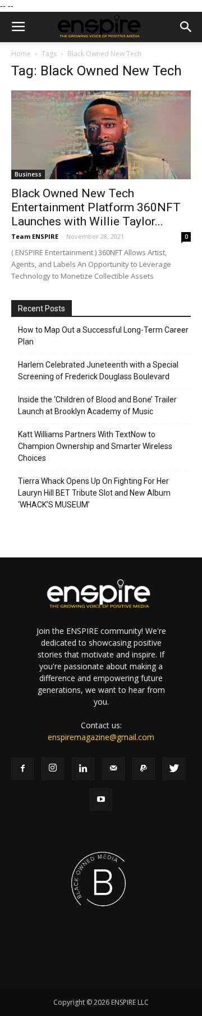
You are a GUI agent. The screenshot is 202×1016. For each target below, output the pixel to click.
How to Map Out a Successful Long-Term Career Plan (103, 335)
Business (28, 174)
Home (21, 53)
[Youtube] (101, 799)
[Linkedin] (83, 769)
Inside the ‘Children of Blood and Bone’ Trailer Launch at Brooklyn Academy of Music (97, 405)
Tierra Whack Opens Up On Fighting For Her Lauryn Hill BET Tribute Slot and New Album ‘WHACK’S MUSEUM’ (94, 493)
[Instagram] (53, 769)
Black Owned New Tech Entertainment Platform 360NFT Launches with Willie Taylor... (96, 207)
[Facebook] (22, 769)
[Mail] (113, 769)
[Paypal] (143, 769)
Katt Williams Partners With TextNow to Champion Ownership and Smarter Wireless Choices (95, 446)
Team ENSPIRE (34, 236)
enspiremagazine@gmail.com (101, 737)
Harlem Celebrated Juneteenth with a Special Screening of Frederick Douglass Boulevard (98, 370)
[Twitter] (174, 769)
